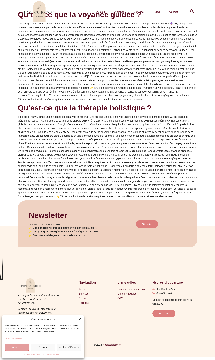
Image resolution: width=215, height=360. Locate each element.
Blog (157, 12)
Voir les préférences (69, 347)
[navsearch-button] (192, 12)
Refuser (43, 347)
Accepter (17, 347)
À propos (119, 12)
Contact (173, 12)
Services (139, 12)
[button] (79, 319)
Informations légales (32, 354)
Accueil (100, 12)
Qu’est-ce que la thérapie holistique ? (85, 108)
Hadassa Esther (112, 344)
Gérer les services (14, 339)
